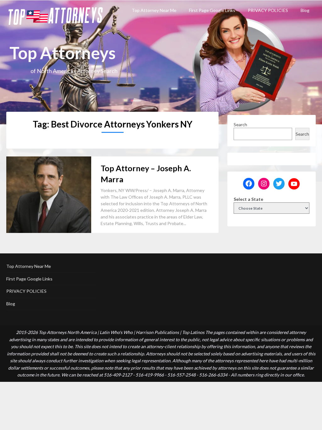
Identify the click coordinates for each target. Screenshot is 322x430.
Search (240, 124)
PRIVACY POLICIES (268, 10)
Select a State (248, 199)
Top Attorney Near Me (154, 10)
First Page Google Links (212, 10)
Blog (305, 10)
